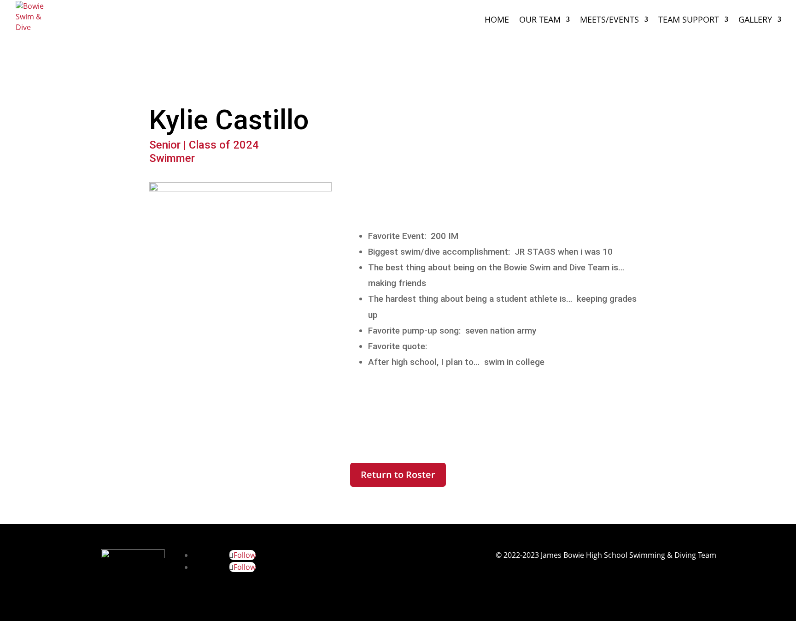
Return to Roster (398, 474)
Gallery (755, 20)
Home (497, 20)
